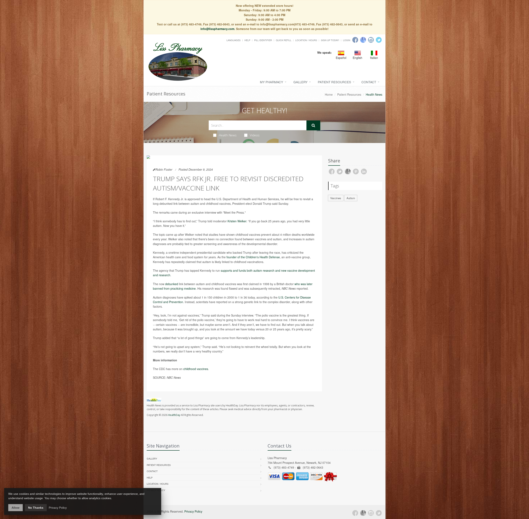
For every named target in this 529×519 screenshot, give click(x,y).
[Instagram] (371, 40)
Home (329, 94)
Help (247, 40)
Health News (228, 135)
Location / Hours (306, 40)
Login (346, 40)
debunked (171, 284)
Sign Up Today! (330, 40)
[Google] (363, 40)
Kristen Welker (237, 221)
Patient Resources (334, 82)
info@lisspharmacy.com (217, 29)
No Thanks (35, 507)
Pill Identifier (263, 40)
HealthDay (174, 415)
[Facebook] (355, 40)
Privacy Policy (193, 511)
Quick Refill (283, 40)
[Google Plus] (363, 513)
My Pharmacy (271, 82)
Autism (351, 198)
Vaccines (335, 198)
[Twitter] (379, 40)
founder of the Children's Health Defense (253, 257)
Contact (368, 82)
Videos (255, 135)
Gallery (300, 82)
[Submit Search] (313, 125)
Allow (15, 507)
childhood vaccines (195, 369)
